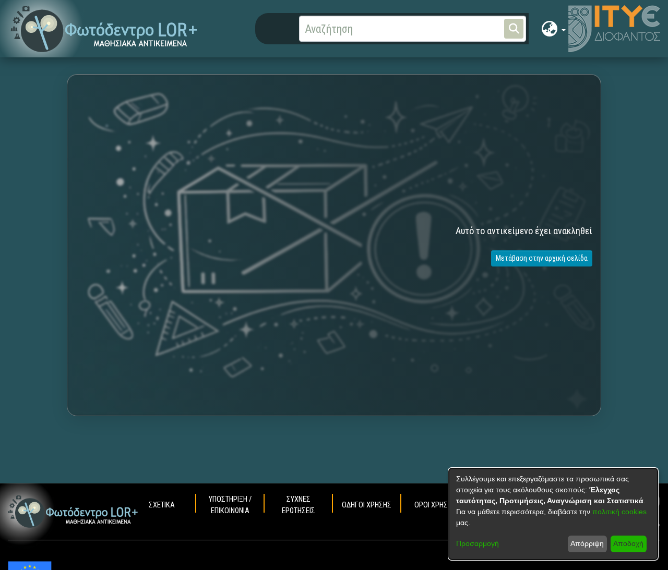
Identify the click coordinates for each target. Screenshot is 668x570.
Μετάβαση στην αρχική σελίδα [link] (542, 258)
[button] (104, 29)
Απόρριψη (587, 543)
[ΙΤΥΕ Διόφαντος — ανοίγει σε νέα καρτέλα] (614, 28)
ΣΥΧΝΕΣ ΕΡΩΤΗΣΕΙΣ (298, 505)
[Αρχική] (73, 511)
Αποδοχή (628, 543)
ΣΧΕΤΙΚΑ (162, 505)
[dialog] (553, 514)
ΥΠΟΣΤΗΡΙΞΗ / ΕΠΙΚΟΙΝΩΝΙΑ (230, 505)
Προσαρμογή (477, 543)
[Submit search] (513, 29)
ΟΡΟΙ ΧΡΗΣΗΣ (435, 505)
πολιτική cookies (619, 511)
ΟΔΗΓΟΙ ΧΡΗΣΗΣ (366, 505)
